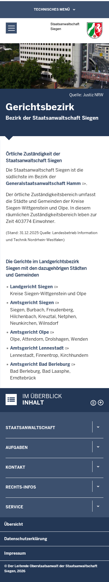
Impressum (15, 553)
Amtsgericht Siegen (32, 303)
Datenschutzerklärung (25, 538)
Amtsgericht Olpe (29, 332)
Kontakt (15, 467)
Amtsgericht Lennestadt (37, 348)
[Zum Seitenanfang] (100, 402)
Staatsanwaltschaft (30, 427)
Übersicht (13, 524)
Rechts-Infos (21, 487)
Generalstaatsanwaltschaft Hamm (43, 183)
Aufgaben (17, 447)
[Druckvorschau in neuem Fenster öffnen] (92, 403)
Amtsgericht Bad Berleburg (40, 364)
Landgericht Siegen (31, 287)
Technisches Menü (52, 9)
